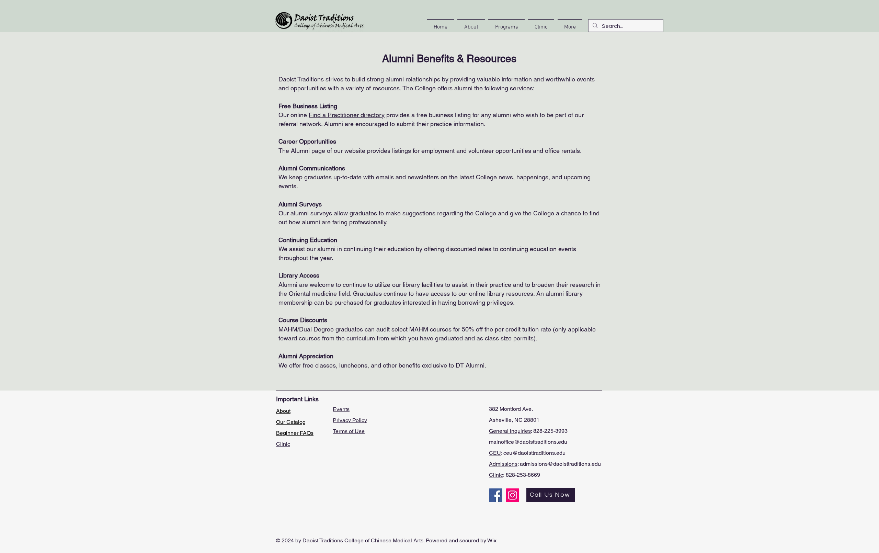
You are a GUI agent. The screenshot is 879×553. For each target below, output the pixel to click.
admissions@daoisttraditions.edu (560, 464)
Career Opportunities (307, 141)
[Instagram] (512, 495)
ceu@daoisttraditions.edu (534, 453)
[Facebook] (495, 495)
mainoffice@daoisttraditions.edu (528, 442)
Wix (491, 540)
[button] (471, 24)
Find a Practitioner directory (347, 114)
